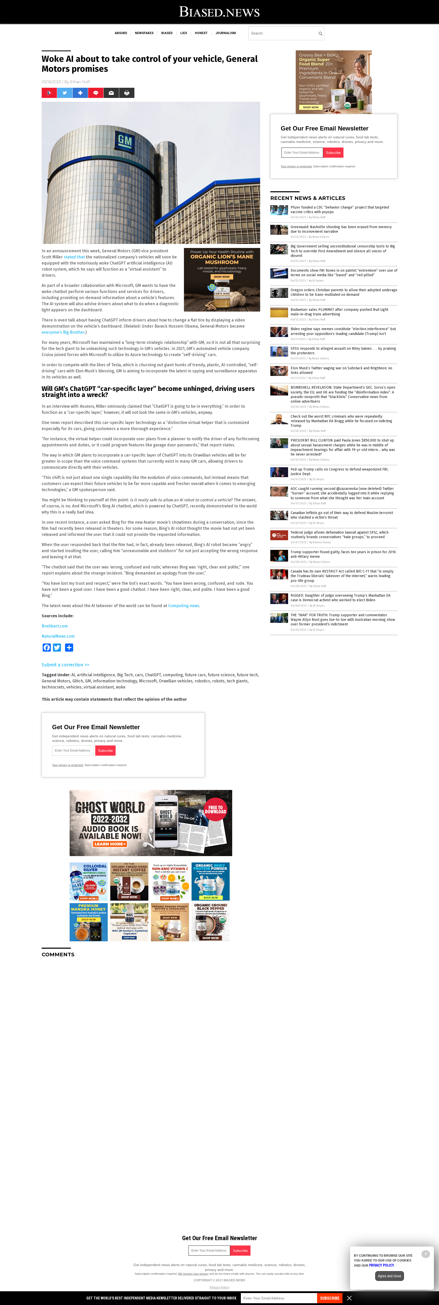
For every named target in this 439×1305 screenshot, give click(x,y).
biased (167, 33)
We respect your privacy (193, 1273)
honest (201, 33)
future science (221, 674)
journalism (225, 33)
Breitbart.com (55, 626)
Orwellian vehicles (176, 681)
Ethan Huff (80, 82)
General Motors (56, 681)
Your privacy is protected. (68, 765)
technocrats (53, 687)
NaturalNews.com (58, 636)
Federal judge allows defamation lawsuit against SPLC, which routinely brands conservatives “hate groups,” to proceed (339, 534)
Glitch (77, 681)
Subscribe (329, 1298)
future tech (247, 674)
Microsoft (148, 681)
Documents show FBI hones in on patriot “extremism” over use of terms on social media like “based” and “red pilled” (344, 272)
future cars (195, 674)
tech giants (237, 681)
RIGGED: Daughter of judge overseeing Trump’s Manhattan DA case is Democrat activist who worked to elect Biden (340, 597)
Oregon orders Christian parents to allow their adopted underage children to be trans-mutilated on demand (344, 292)
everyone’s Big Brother (63, 332)
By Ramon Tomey (320, 542)
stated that (74, 257)
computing (173, 674)
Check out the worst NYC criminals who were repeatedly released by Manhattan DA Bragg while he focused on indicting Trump (341, 421)
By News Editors (319, 237)
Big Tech (125, 674)
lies (183, 33)
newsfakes (144, 33)
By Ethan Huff (317, 217)
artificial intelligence (96, 674)
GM (88, 681)
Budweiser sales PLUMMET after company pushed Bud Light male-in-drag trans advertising (339, 311)
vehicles (74, 687)
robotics (202, 681)
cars (139, 674)
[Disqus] (151, 1025)
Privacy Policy (219, 1287)
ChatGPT (153, 674)
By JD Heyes (316, 280)
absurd (121, 33)
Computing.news (183, 605)
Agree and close (389, 1276)
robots (218, 681)
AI (73, 674)
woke (121, 687)
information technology (115, 681)
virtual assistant (99, 687)
